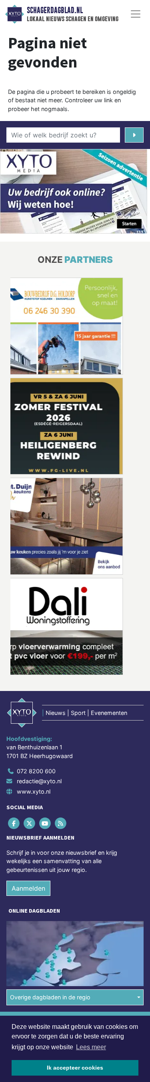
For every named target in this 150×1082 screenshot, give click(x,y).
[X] (30, 823)
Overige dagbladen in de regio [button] (50, 997)
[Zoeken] (134, 135)
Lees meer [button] (91, 1047)
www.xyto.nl (33, 791)
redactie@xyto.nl (39, 781)
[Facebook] (14, 823)
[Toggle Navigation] (136, 14)
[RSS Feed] (61, 823)
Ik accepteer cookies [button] (75, 1067)
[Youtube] (45, 823)
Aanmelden (28, 888)
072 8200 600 (36, 771)
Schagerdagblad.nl (55, 10)
